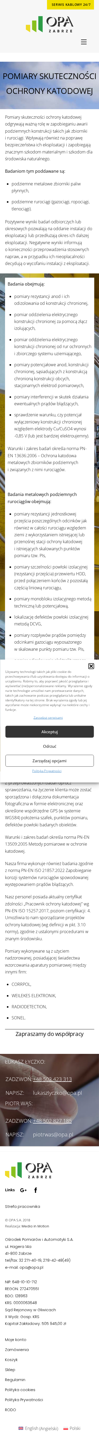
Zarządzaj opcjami (49, 760)
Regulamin (15, 1379)
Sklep (10, 1369)
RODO (10, 1409)
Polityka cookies (20, 1389)
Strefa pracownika (22, 1206)
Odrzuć (49, 746)
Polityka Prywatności (47, 771)
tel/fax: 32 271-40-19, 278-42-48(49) (37, 1260)
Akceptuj (49, 731)
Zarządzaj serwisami (48, 717)
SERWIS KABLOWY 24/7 (71, 4)
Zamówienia (17, 1349)
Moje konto (15, 1339)
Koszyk (11, 1359)
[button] (91, 666)
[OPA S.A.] (29, 1176)
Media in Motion (35, 1226)
